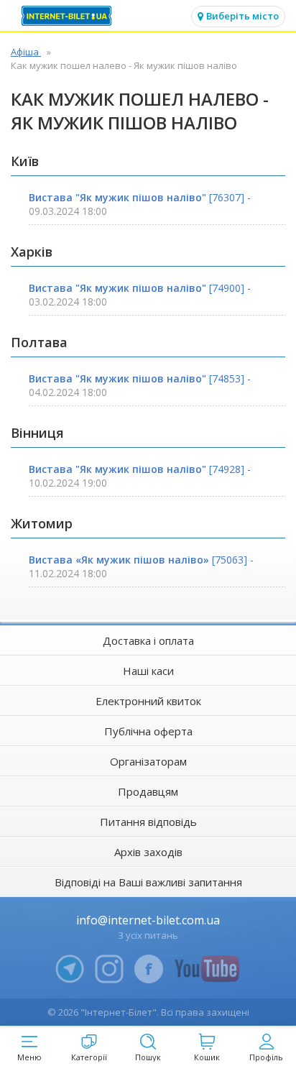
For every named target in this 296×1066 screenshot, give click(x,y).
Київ (25, 161)
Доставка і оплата (148, 640)
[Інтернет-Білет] (68, 16)
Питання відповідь (148, 821)
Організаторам (148, 761)
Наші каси (148, 670)
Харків (31, 251)
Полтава (39, 342)
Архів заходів (148, 852)
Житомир (42, 523)
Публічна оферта (148, 731)
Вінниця (37, 432)
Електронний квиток (148, 701)
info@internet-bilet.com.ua (148, 920)
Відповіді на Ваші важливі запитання (148, 882)
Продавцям (148, 791)
